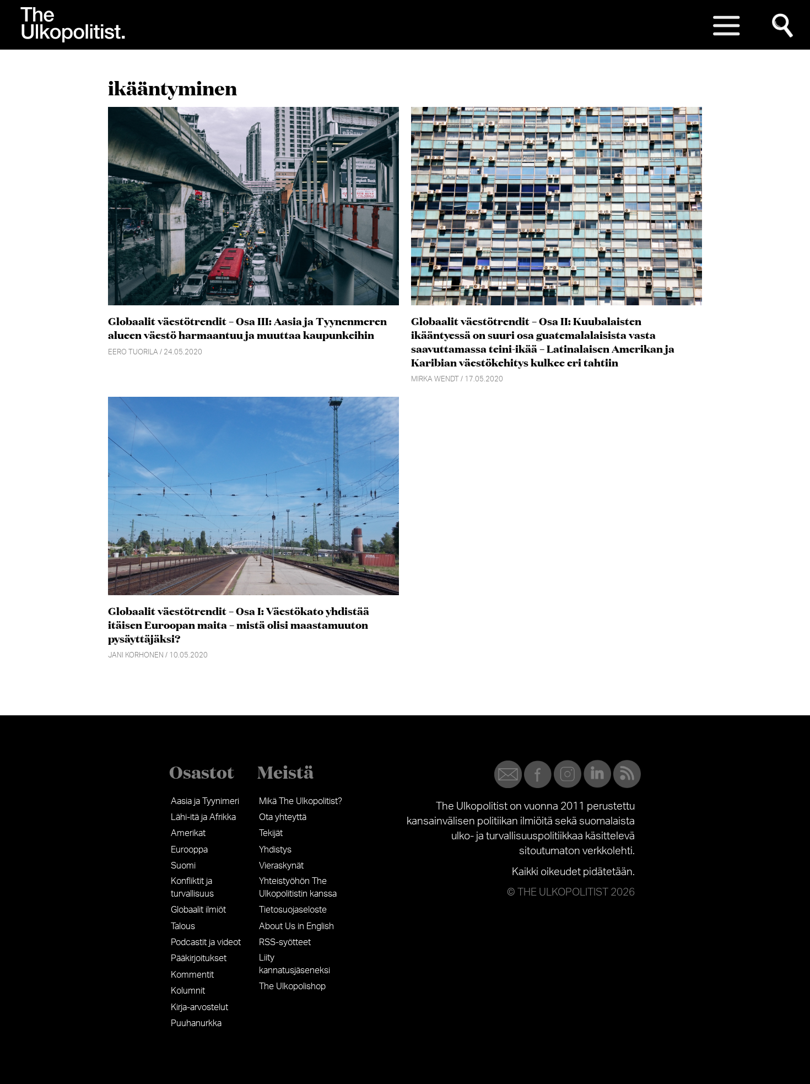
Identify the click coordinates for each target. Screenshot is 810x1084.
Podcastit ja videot (206, 942)
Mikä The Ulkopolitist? (300, 801)
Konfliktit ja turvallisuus (192, 887)
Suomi (183, 865)
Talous (183, 926)
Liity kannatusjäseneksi (294, 963)
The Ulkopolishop (292, 986)
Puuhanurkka (196, 1023)
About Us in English (296, 926)
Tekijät (271, 833)
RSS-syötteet (285, 942)
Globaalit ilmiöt (198, 909)
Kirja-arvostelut (199, 1007)
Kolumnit (188, 990)
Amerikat (188, 833)
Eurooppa (189, 849)
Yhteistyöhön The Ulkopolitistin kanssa (298, 887)
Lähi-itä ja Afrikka (203, 817)
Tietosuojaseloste (293, 909)
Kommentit (192, 974)
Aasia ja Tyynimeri (205, 801)
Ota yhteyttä (282, 817)
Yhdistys (275, 849)
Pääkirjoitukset (198, 958)
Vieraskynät (281, 865)
